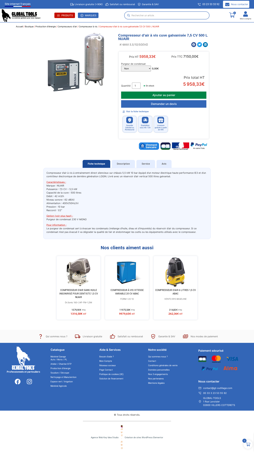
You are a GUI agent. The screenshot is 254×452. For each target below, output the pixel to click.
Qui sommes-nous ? (158, 356)
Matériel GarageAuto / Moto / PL (59, 358)
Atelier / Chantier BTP (61, 364)
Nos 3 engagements (158, 374)
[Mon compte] (245, 14)
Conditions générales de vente (163, 365)
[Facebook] (18, 381)
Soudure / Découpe (60, 373)
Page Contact (106, 370)
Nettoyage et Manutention (63, 377)
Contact (152, 361)
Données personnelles (159, 370)
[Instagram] (29, 381)
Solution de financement (111, 378)
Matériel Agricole (59, 386)
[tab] (96, 164)
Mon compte (245, 19)
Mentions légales (156, 383)
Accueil (19, 26)
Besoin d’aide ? (106, 356)
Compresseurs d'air (67, 26)
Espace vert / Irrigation (62, 381)
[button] (99, 38)
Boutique (29, 26)
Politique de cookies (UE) (111, 374)
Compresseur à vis (88, 26)
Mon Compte (105, 361)
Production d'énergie (45, 26)
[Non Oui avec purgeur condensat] (136, 68)
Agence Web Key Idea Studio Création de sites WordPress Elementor (127, 437)
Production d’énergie (61, 368)
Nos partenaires (156, 378)
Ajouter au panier (163, 95)
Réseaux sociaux (107, 365)
